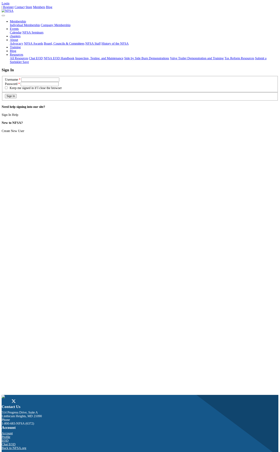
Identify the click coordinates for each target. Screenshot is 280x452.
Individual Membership (25, 25)
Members (39, 7)
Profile (6, 437)
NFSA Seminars (32, 32)
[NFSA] (8, 10)
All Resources (19, 58)
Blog (49, 7)
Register (8, 7)
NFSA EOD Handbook (59, 58)
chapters (15, 36)
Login (5, 3)
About (14, 40)
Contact (20, 7)
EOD (5, 440)
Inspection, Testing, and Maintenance (99, 58)
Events (14, 29)
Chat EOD (36, 58)
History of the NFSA (115, 43)
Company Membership (56, 25)
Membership (18, 21)
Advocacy (16, 43)
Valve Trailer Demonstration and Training (197, 58)
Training (15, 47)
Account (7, 433)
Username (11, 79)
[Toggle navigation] (3, 15)
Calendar (16, 32)
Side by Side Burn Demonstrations (146, 58)
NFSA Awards (33, 43)
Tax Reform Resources (239, 58)
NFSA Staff (93, 43)
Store (28, 7)
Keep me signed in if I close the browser (36, 88)
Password (11, 84)
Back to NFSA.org (14, 448)
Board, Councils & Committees (64, 43)
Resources (16, 54)
